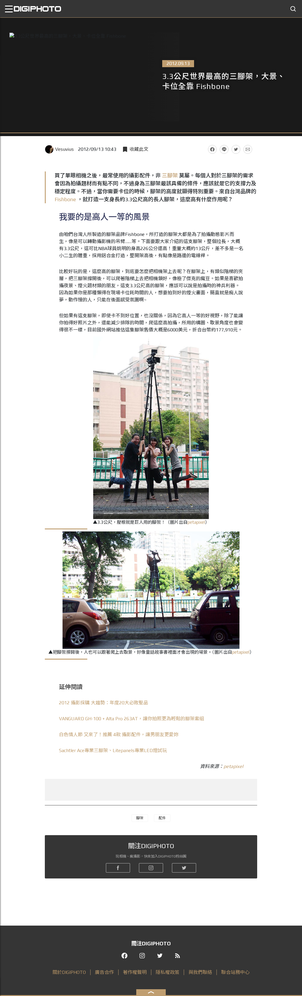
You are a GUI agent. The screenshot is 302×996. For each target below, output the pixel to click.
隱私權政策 (167, 972)
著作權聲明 (135, 972)
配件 (162, 818)
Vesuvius (64, 149)
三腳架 (170, 175)
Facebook (212, 149)
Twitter (236, 149)
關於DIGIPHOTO (69, 972)
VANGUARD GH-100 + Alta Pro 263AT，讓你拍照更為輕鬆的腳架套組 (131, 718)
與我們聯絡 (200, 972)
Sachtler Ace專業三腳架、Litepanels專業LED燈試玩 (113, 750)
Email (247, 149)
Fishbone (65, 199)
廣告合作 (104, 972)
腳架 (139, 818)
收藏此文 (138, 149)
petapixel (196, 522)
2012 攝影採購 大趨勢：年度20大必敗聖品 (103, 703)
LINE (224, 149)
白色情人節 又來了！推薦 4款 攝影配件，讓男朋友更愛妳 (118, 734)
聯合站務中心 (235, 972)
